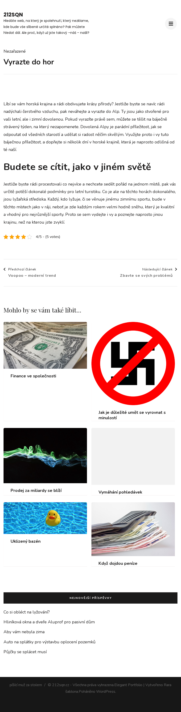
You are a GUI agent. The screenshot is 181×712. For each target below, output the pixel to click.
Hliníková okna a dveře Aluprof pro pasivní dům (49, 622)
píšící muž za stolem (26, 685)
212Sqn (13, 14)
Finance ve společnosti (33, 376)
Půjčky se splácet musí (25, 652)
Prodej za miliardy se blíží (36, 490)
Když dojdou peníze (118, 563)
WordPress (105, 691)
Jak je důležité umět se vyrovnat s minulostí (132, 415)
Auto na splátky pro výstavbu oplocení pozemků (49, 642)
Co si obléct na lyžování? (27, 612)
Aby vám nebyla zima (24, 632)
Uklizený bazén (26, 541)
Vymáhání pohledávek (120, 492)
